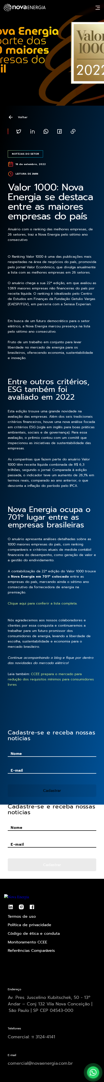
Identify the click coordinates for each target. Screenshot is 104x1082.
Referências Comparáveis (31, 951)
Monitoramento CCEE (27, 942)
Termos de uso (22, 916)
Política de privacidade (29, 925)
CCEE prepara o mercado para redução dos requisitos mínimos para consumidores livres (51, 679)
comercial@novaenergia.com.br (40, 1063)
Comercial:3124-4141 (31, 1036)
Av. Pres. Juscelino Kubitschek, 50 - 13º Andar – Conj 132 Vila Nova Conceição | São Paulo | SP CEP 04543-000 (50, 1004)
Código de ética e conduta (34, 933)
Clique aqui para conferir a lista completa (42, 603)
